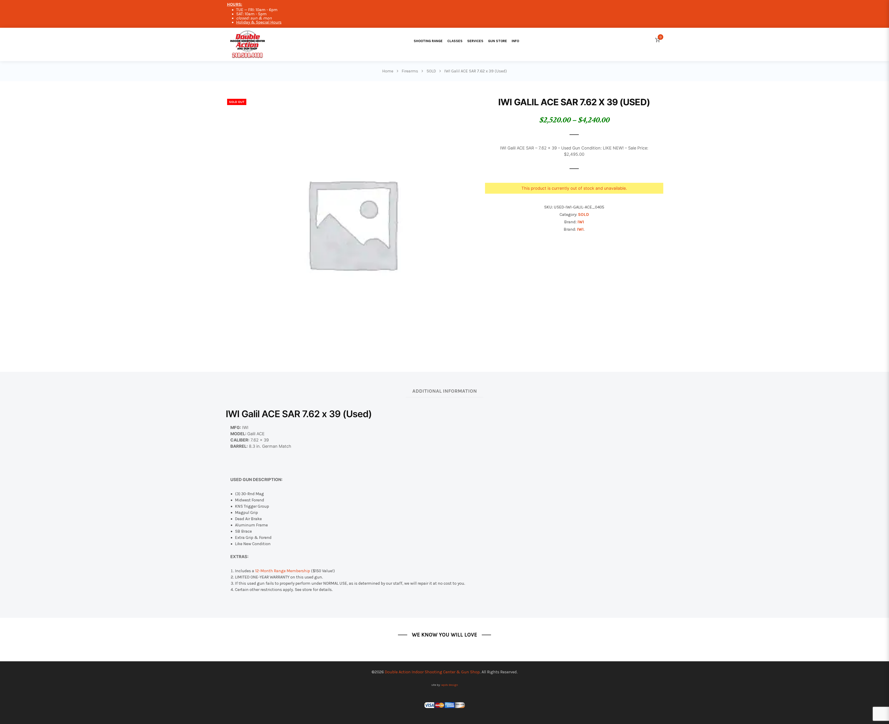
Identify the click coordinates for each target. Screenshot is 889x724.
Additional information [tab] (444, 391)
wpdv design (449, 685)
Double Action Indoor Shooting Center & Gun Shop (432, 671)
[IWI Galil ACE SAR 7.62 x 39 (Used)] (352, 223)
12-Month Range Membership (282, 570)
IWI (580, 221)
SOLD (583, 214)
